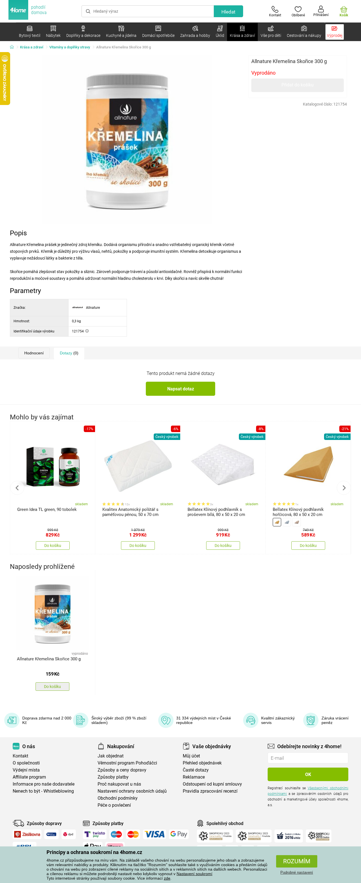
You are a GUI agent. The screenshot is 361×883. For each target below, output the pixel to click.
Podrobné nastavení (296, 872)
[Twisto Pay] (95, 834)
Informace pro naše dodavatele (43, 784)
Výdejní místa (26, 770)
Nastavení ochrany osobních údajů (132, 791)
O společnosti (26, 763)
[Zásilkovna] (27, 834)
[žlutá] (277, 522)
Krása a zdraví (31, 47)
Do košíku (52, 545)
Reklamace (194, 777)
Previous (17, 488)
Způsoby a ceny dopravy (122, 770)
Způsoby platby (113, 777)
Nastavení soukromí (194, 873)
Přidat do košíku (297, 85)
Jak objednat (111, 756)
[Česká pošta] (51, 834)
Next (344, 488)
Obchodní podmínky (118, 798)
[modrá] (287, 522)
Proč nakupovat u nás (119, 784)
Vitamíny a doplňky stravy (69, 47)
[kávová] (297, 522)
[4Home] (14, 47)
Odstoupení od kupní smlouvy (212, 784)
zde (167, 878)
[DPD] (68, 834)
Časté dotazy (196, 770)
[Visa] (154, 834)
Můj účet (191, 756)
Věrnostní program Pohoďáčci (127, 763)
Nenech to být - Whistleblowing (43, 791)
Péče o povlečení (114, 805)
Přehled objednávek (202, 763)
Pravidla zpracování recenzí (210, 791)
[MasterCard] (133, 834)
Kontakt (20, 756)
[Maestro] (116, 834)
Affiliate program (29, 777)
